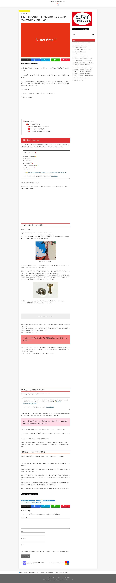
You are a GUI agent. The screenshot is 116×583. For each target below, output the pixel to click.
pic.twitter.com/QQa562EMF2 (30, 403)
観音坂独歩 (89, 69)
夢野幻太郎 (76, 69)
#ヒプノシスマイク (48, 172)
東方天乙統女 (81, 75)
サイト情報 (60, 577)
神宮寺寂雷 (82, 69)
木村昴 (88, 77)
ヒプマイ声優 (81, 77)
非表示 (32, 121)
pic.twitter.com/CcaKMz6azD (60, 172)
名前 (23, 531)
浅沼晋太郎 (76, 80)
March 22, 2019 (50, 407)
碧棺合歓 (75, 77)
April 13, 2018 (54, 176)
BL (85, 45)
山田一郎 (33, 502)
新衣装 (85, 58)
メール (23, 538)
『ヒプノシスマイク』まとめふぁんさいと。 (55, 579)
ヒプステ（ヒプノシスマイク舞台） (80, 56)
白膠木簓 (82, 71)
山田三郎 (75, 64)
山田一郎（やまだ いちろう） (48, 500)
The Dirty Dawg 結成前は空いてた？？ (39, 129)
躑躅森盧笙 (89, 71)
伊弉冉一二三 (76, 71)
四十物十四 (88, 73)
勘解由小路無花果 (89, 75)
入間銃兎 (87, 64)
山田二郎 (92, 62)
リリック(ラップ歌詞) (86, 49)
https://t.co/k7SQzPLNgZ (33, 172)
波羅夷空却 (81, 73)
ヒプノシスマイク (26, 502)
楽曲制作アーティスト (78, 58)
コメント (24, 517)
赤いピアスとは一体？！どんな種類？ (38, 126)
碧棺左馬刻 (39, 502)
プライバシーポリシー (51, 577)
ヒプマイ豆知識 (76, 49)
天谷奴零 (75, 73)
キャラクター (38, 500)
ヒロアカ (75, 45)
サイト (23, 545)
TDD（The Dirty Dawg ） (78, 60)
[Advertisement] (45, 109)
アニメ (84, 42)
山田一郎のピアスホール (33, 124)
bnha (89, 42)
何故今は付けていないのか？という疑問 (39, 131)
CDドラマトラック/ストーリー (79, 51)
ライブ (90, 58)
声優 (90, 45)
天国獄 (75, 75)
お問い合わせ (66, 577)
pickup (81, 80)
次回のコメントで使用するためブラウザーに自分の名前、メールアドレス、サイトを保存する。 (46, 551)
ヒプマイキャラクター (78, 62)
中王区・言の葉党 (89, 60)
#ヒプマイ (41, 172)
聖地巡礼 (81, 45)
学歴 (85, 47)
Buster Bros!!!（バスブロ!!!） (24, 11)
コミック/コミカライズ (78, 53)
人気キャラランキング (78, 47)
